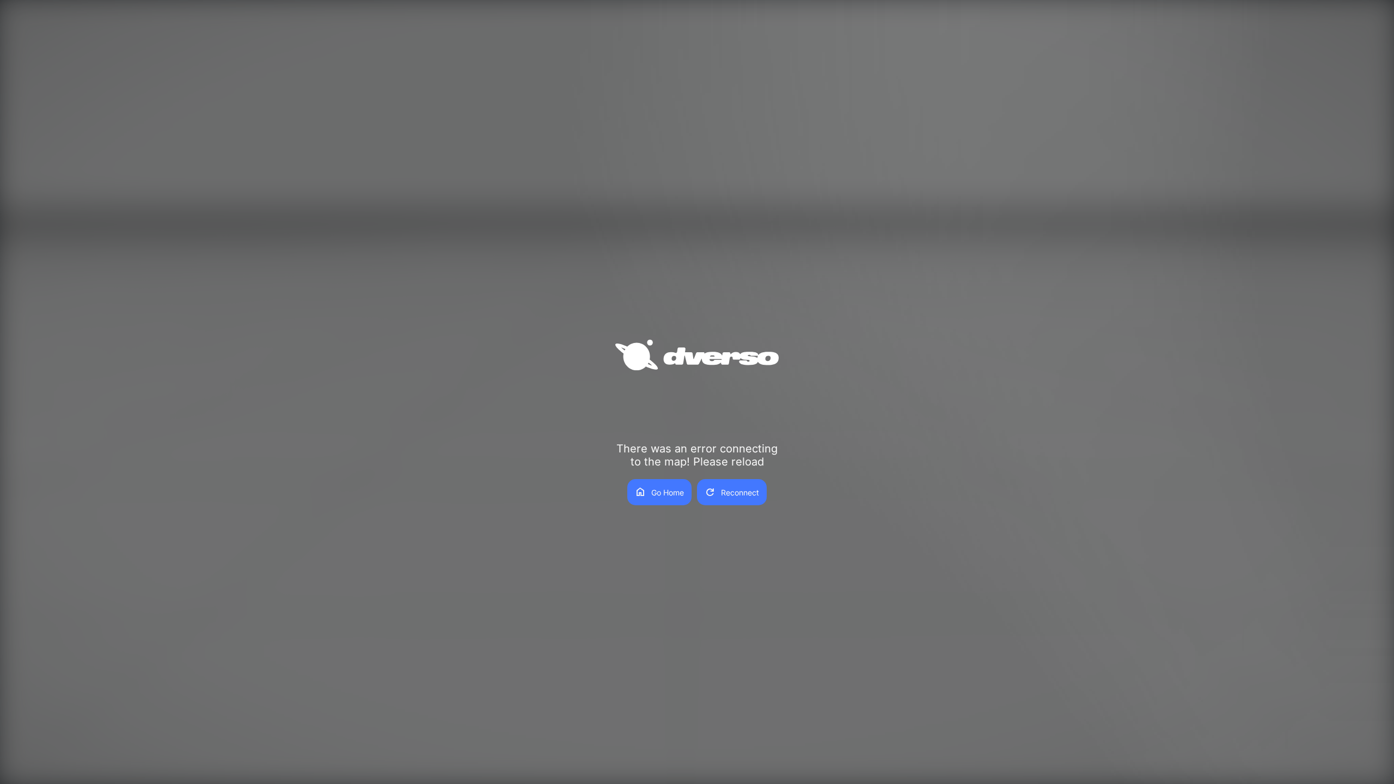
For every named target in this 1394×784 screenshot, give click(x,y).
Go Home (659, 492)
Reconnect (732, 492)
